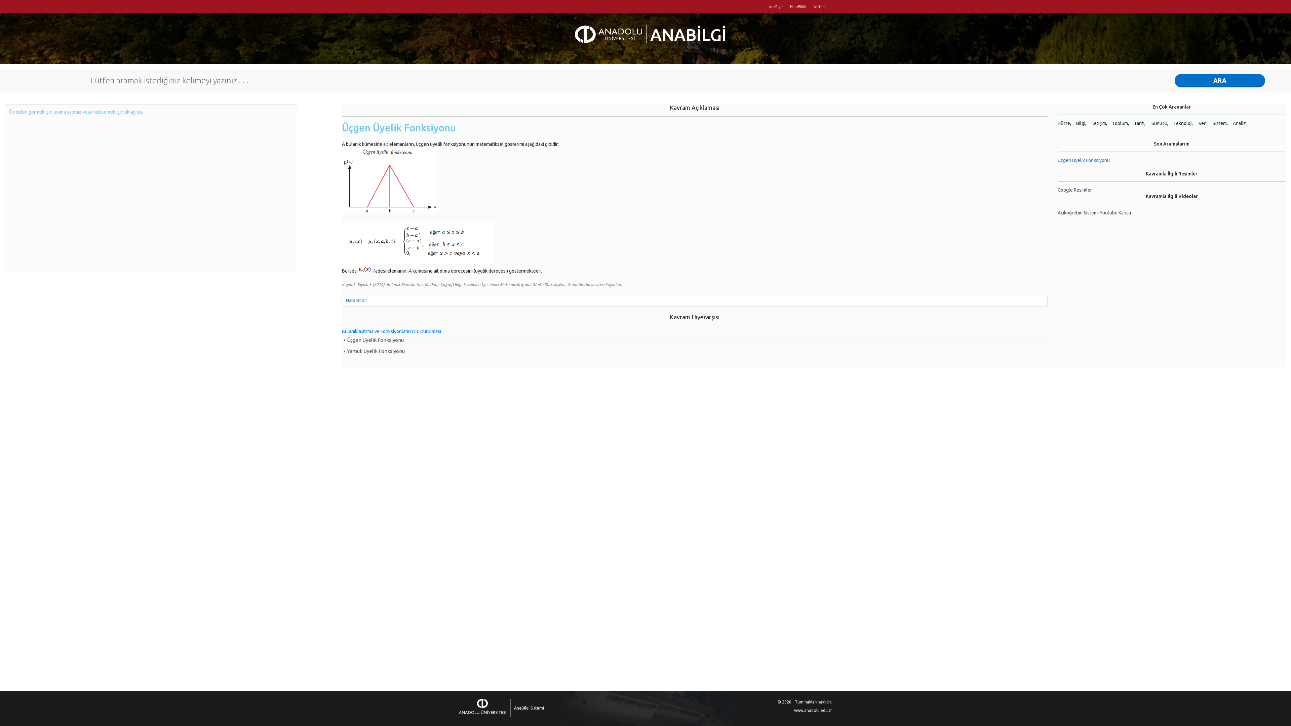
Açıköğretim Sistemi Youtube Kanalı (1094, 212)
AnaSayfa (776, 7)
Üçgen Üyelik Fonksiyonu (375, 340)
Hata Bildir (356, 300)
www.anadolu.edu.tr (813, 710)
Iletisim (819, 7)
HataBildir (798, 7)
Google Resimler (1075, 190)
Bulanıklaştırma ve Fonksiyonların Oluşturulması (391, 331)
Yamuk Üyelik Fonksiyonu (376, 351)
